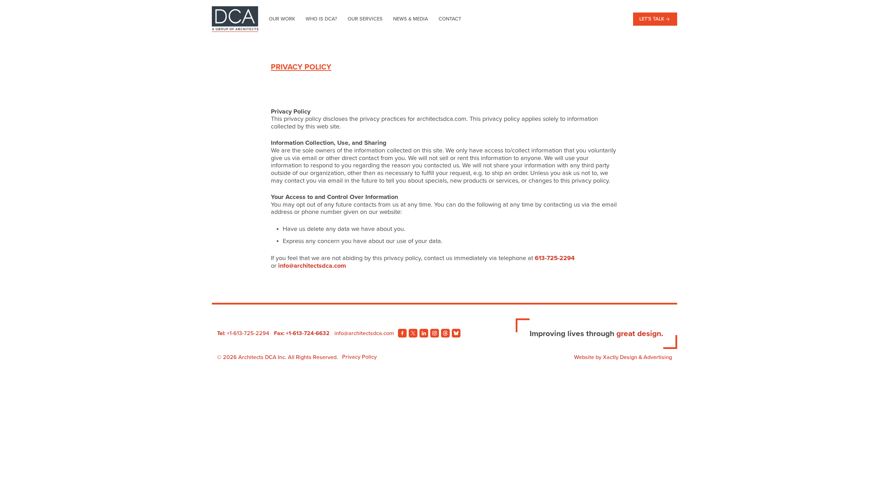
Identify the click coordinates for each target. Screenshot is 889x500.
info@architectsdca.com (312, 265)
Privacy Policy (359, 356)
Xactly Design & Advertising (637, 357)
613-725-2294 (555, 258)
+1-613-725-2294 (248, 333)
